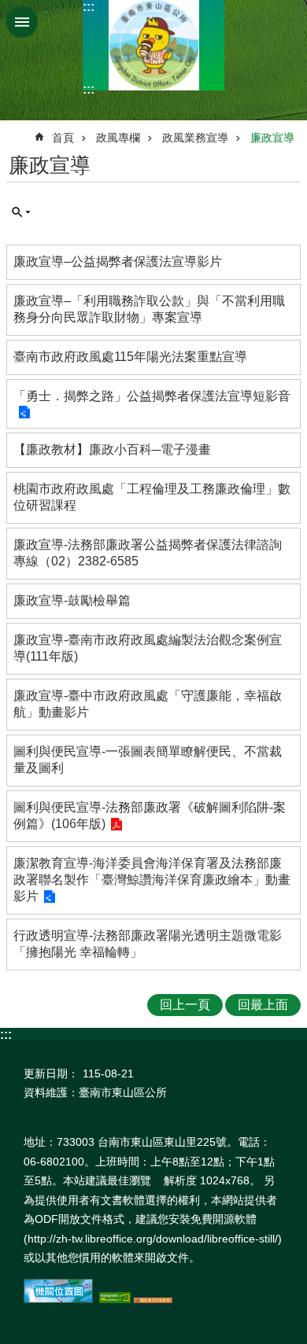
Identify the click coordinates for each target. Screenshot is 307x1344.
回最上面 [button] (263, 1004)
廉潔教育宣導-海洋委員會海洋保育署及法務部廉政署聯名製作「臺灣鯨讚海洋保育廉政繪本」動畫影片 (151, 879)
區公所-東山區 (153, 45)
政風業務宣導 (195, 137)
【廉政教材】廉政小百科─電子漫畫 (112, 449)
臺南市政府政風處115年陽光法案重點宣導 (130, 356)
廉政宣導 (272, 137)
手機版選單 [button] (22, 22)
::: (88, 6)
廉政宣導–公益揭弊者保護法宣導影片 (117, 261)
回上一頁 (185, 1004)
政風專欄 (118, 137)
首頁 (63, 137)
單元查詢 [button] (21, 212)
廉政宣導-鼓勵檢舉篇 (72, 600)
